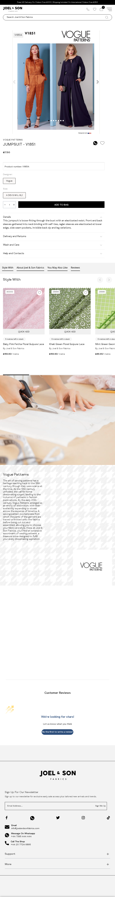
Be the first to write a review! (57, 731)
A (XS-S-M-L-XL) (14, 195)
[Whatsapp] (32, 818)
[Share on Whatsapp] (95, 143)
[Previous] (100, 280)
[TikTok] (108, 817)
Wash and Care (11, 245)
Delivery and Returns (14, 236)
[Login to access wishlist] (102, 143)
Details (7, 217)
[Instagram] (83, 817)
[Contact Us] (87, 9)
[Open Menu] (109, 9)
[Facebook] (6, 817)
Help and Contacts (13, 253)
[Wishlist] (94, 9)
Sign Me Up (100, 806)
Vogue (9, 181)
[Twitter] (58, 817)
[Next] (109, 280)
